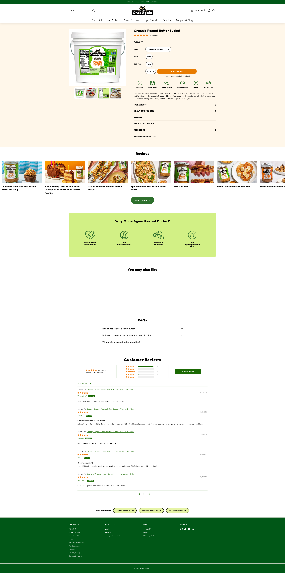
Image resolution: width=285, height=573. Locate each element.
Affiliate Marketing (76, 542)
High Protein (151, 20)
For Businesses (74, 546)
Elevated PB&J (181, 186)
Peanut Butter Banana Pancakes (233, 186)
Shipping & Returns (151, 536)
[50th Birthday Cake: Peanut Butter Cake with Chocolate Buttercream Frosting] (65, 172)
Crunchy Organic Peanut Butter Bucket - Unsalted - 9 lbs (110, 474)
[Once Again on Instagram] (181, 528)
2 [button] (139, 494)
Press (71, 539)
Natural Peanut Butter (178, 511)
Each (149, 64)
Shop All (97, 20)
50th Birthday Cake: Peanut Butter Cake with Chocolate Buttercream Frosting (62, 189)
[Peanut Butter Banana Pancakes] (237, 172)
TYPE (136, 49)
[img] (82, 393)
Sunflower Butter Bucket (151, 511)
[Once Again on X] (193, 528)
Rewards (108, 532)
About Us (72, 529)
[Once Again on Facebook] (189, 528)
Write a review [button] (188, 371)
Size (136, 57)
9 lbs (149, 57)
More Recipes (142, 200)
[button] (136, 304)
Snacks (167, 20)
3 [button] (143, 494)
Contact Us (147, 529)
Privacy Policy (74, 553)
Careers (72, 549)
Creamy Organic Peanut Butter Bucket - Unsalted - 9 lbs (110, 390)
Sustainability (74, 536)
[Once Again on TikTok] (185, 528)
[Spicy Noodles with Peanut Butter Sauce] (151, 172)
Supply (137, 64)
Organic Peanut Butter (125, 511)
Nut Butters (113, 20)
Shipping (167, 76)
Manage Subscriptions (114, 536)
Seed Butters (131, 20)
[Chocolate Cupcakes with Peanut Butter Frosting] (22, 172)
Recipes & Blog (184, 20)
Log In (107, 529)
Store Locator (74, 532)
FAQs (145, 532)
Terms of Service (75, 556)
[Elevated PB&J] (194, 172)
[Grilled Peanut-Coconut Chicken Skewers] (108, 172)
